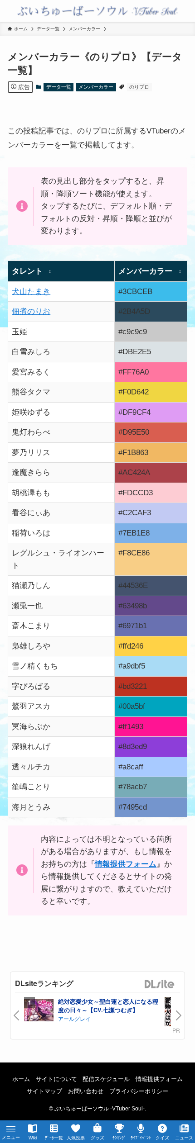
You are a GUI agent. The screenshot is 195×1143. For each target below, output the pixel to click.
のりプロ (139, 87)
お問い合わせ (85, 1091)
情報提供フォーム (159, 1079)
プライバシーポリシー (138, 1091)
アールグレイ (74, 1018)
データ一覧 (58, 87)
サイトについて (56, 1079)
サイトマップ (44, 1091)
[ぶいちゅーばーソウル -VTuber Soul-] (97, 11)
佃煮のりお (31, 311)
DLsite (160, 984)
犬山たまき (31, 291)
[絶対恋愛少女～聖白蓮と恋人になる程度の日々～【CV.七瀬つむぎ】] (39, 1011)
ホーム (21, 1079)
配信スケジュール (106, 1079)
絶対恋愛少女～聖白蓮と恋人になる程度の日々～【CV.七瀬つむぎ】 (108, 1006)
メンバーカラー (95, 87)
